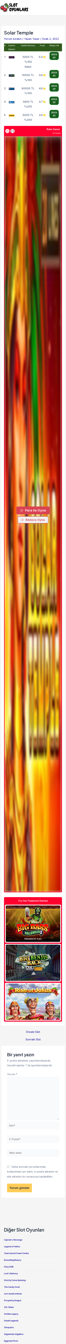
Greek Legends (11, 1320)
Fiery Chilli (8, 1267)
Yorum (12, 1074)
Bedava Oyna (35, 519)
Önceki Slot (33, 1032)
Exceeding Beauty (12, 1260)
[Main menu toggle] (62, 7)
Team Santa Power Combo (16, 1253)
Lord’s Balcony (11, 1273)
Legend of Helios (12, 1246)
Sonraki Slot (33, 1039)
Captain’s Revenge (13, 1240)
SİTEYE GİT (54, 55)
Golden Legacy (11, 1314)
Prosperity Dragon (12, 1300)
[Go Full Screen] (12, 131)
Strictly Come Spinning (15, 1280)
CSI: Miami (9, 1307)
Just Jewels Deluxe (13, 1294)
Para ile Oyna (35, 510)
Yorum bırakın (13, 38)
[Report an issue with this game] (7, 131)
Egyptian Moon (11, 1341)
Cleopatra (9, 1327)
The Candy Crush (12, 1287)
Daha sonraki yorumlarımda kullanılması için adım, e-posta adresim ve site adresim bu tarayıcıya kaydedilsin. (32, 1171)
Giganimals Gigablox (13, 1334)
